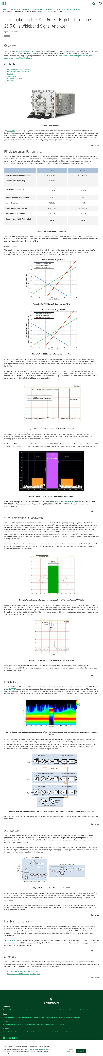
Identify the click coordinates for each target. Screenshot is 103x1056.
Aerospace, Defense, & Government (28, 1010)
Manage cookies (70, 1050)
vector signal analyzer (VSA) (25, 51)
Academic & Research (9, 1010)
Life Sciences (72, 1010)
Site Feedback (73, 1032)
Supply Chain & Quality (51, 1024)
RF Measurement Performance (18, 69)
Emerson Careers (30, 1024)
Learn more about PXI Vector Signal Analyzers (23, 974)
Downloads (6, 1032)
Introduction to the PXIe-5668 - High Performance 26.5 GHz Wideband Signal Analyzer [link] (32, 11)
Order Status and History (25, 1017)
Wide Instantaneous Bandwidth (18, 71)
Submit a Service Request (59, 1032)
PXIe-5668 (11, 131)
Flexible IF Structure (14, 78)
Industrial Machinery (60, 1010)
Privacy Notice (32, 1049)
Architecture (11, 76)
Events (62, 1024)
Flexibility (10, 74)
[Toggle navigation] (13, 3)
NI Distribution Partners (9, 1017)
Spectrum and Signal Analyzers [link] (44, 9)
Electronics (43, 1010)
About (21, 1024)
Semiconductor (82, 1010)
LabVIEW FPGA (10, 689)
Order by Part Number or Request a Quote (70, 1017)
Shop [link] (10, 9)
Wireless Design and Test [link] (22, 9)
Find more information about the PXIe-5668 (22, 972)
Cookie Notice (44, 1049)
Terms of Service (51, 1017)
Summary (10, 81)
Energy (51, 1010)
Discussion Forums (32, 1032)
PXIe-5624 (11, 941)
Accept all (81, 1051)
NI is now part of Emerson (10, 1024)
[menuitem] (93, 4)
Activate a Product (45, 1032)
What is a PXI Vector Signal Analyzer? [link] (70, 9)
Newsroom (40, 1024)
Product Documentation (18, 1032)
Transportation (93, 1010)
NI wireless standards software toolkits (66, 502)
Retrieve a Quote (39, 1017)
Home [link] (4, 9)
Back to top (95, 145)
